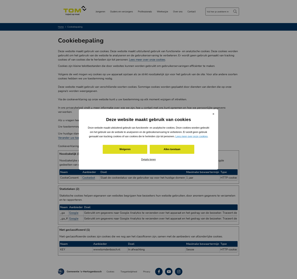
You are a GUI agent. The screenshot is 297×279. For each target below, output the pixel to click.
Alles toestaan (172, 149)
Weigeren (125, 149)
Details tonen (148, 159)
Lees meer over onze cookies (191, 136)
